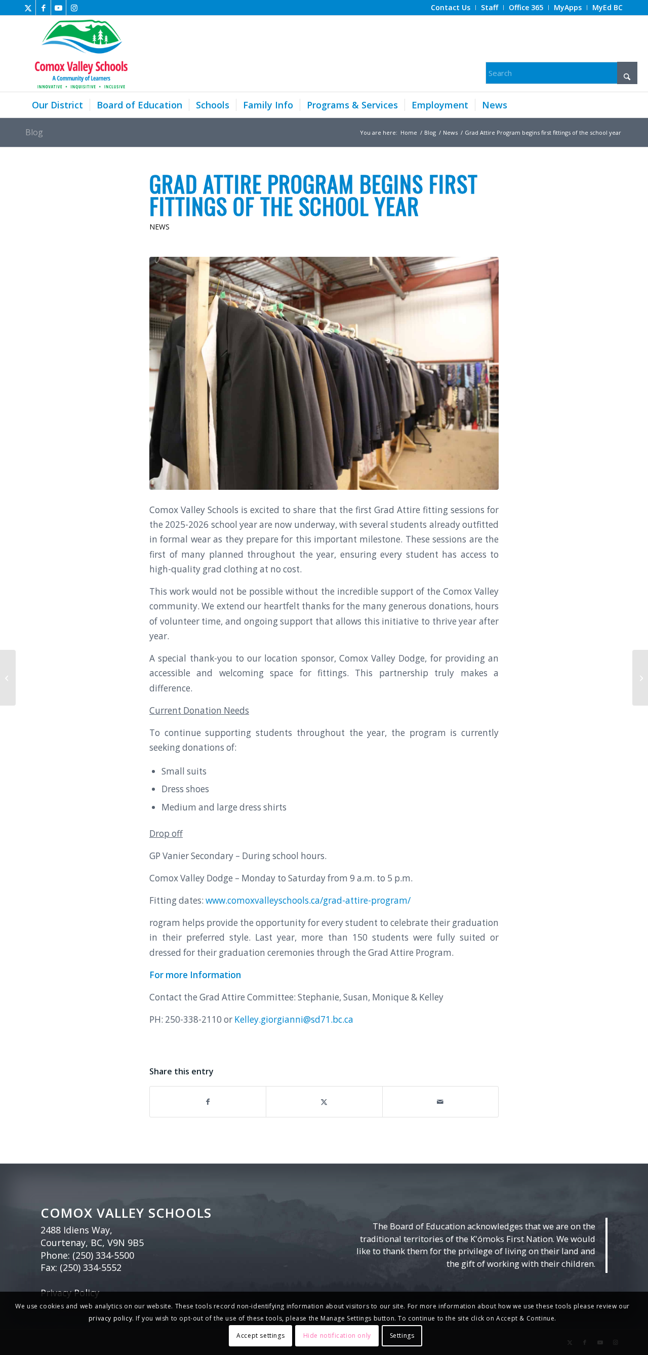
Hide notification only (337, 1335)
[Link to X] (28, 7)
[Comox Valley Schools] (79, 54)
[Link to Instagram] (74, 7)
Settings (402, 1335)
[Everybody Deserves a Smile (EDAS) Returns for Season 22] (8, 678)
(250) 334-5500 (103, 1255)
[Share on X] (324, 1102)
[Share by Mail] (440, 1102)
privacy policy (110, 1318)
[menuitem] (451, 7)
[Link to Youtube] (58, 7)
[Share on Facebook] (208, 1102)
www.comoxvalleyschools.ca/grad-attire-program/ (308, 900)
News (159, 226)
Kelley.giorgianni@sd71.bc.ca (293, 1019)
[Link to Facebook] (43, 7)
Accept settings (260, 1335)
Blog (34, 132)
